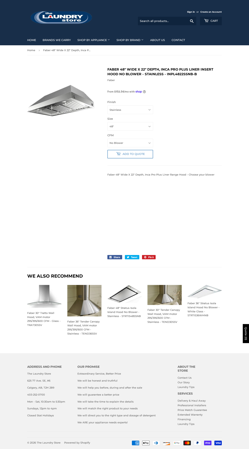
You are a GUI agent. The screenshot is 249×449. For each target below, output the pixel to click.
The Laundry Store (48, 442)
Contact (178, 40)
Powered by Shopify (77, 442)
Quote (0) (246, 333)
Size (110, 119)
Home (31, 40)
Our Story (184, 382)
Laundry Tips (186, 387)
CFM (110, 135)
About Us (157, 40)
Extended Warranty (190, 414)
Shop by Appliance (92, 40)
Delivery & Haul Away (192, 400)
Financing (184, 419)
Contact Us (185, 377)
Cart (214, 21)
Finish (111, 102)
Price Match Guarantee (192, 409)
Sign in (191, 11)
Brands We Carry (57, 40)
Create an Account (211, 11)
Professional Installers (192, 405)
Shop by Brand (129, 40)
